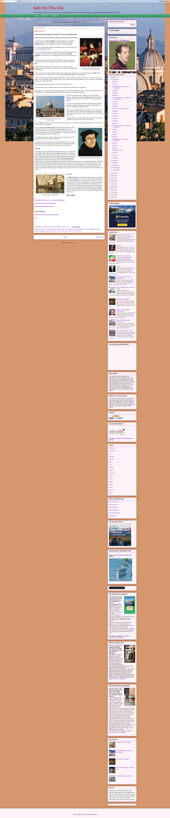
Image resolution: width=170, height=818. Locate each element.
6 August (114, 134)
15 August (115, 106)
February (115, 167)
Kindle (119, 637)
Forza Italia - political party (123, 256)
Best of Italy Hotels (114, 513)
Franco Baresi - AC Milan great (119, 40)
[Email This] (72, 227)
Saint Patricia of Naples (122, 299)
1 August (114, 152)
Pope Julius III (57, 231)
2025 (112, 173)
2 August (114, 148)
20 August (115, 90)
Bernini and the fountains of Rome (44, 206)
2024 (112, 175)
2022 (112, 180)
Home (36, 16)
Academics (112, 448)
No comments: (65, 226)
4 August (114, 143)
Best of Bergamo (113, 501)
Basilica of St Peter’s (54, 151)
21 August (115, 84)
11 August (115, 118)
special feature (119, 555)
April (113, 163)
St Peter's (78, 231)
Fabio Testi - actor (117, 150)
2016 (112, 194)
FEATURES (54, 16)
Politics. (111, 481)
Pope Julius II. (82, 74)
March (114, 165)
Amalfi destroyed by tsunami (124, 776)
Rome (74, 231)
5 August (114, 136)
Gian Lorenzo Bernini (67, 229)
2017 (112, 192)
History (111, 470)
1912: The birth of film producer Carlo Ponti (47, 214)
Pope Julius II (49, 231)
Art (110, 453)
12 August (115, 116)
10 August (115, 120)
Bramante (44, 229)
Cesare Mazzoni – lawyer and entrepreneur (120, 87)
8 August (114, 129)
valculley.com (112, 515)
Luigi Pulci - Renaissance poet (120, 108)
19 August (115, 92)
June (114, 158)
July (113, 155)
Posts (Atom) (72, 242)
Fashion (111, 459)
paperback (112, 637)
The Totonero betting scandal (124, 330)
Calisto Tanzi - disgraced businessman (123, 310)
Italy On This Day (48, 7)
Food (110, 465)
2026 (112, 77)
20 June (118, 245)
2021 (112, 182)
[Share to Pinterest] (79, 227)
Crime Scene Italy (114, 510)
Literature (111, 473)
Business (111, 456)
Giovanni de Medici (78, 229)
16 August (115, 104)
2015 (112, 197)
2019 (112, 187)
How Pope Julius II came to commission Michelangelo (50, 200)
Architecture (112, 450)
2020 (112, 185)
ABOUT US (45, 16)
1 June (118, 266)
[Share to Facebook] (77, 227)
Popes (70, 231)
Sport (110, 493)
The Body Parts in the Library (116, 730)
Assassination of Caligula (123, 235)
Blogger (95, 814)
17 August (115, 101)
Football (111, 467)
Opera (111, 479)
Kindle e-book (113, 678)
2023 (112, 178)
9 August (114, 123)
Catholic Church (52, 229)
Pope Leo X (39, 31)
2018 (112, 190)
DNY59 (84, 814)
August (114, 79)
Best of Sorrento (113, 504)
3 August (114, 145)
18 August (115, 95)
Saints (110, 487)
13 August (115, 113)
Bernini (39, 159)
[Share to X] (76, 227)
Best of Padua (113, 507)
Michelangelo (70, 158)
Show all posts (83, 22)
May (113, 160)
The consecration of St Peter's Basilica (45, 203)
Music (110, 476)
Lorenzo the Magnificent (90, 229)
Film (110, 462)
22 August (115, 81)
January (114, 170)
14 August (115, 111)
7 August (114, 132)
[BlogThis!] (74, 227)
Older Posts (99, 237)
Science (111, 490)
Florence (59, 229)
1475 (40, 229)
